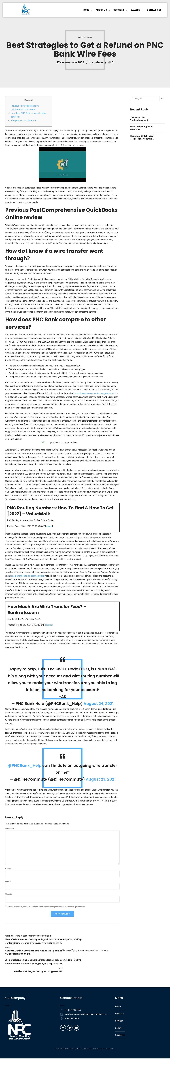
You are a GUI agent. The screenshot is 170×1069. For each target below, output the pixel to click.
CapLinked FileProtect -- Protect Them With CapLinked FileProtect (142, 137)
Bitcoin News (85, 37)
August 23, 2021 (101, 779)
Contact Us (154, 9)
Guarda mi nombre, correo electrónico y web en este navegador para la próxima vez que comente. (47, 907)
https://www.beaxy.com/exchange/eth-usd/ (95, 393)
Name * (8, 869)
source (49, 526)
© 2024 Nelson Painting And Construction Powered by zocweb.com (85, 1048)
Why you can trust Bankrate (23, 120)
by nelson (96, 62)
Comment (9, 829)
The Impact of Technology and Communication (139, 119)
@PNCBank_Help (24, 765)
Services (118, 9)
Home (85, 9)
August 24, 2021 (99, 703)
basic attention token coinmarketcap (27, 576)
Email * (8, 881)
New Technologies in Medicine (141, 128)
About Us (101, 9)
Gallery (135, 9)
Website (8, 894)
